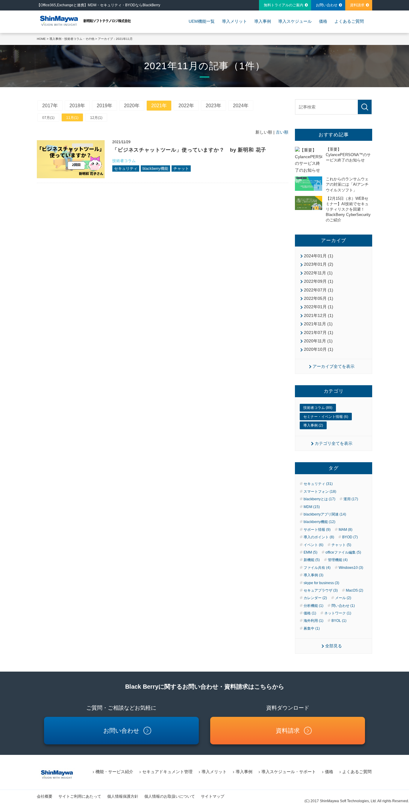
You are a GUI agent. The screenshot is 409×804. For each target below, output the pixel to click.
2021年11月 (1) (318, 323)
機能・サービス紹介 (114, 771)
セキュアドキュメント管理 (167, 771)
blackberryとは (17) (319, 499)
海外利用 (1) (313, 621)
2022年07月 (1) (318, 290)
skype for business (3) (321, 583)
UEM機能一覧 (202, 21)
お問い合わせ (326, 5)
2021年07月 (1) (318, 332)
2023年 (213, 105)
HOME (41, 38)
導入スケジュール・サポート (288, 771)
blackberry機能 (155, 168)
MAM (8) (345, 530)
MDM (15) (312, 507)
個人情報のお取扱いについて (169, 796)
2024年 (241, 105)
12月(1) (96, 118)
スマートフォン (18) (320, 491)
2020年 (132, 105)
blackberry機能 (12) (319, 522)
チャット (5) (341, 545)
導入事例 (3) (313, 575)
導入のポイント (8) (319, 537)
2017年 (50, 105)
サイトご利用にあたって (79, 796)
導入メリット (234, 21)
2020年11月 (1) (318, 340)
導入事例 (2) (313, 425)
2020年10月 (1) (318, 349)
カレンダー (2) (315, 598)
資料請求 (357, 5)
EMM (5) (310, 552)
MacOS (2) (354, 590)
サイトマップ (212, 796)
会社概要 (44, 796)
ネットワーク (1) (337, 613)
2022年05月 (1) (318, 298)
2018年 (77, 105)
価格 (323, 21)
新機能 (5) (312, 560)
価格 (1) (310, 613)
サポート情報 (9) (317, 530)
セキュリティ (125, 168)
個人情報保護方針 (122, 796)
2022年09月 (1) (318, 281)
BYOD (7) (350, 537)
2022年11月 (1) (318, 272)
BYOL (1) (338, 621)
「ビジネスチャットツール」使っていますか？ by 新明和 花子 (189, 150)
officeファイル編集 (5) (343, 552)
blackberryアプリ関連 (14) (325, 514)
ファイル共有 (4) (317, 568)
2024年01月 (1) (318, 255)
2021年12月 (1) (318, 315)
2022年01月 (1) (318, 306)
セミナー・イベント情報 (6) (325, 417)
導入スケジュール (295, 21)
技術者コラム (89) (317, 408)
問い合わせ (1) (343, 606)
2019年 (104, 105)
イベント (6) (313, 545)
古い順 (282, 132)
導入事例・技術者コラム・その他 (71, 38)
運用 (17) (350, 499)
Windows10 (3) (351, 568)
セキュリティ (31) (318, 484)
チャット (181, 168)
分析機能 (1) (313, 606)
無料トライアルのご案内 (283, 5)
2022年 (186, 105)
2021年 (159, 105)
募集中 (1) (312, 628)
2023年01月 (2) (318, 264)
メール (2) (343, 598)
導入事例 (262, 21)
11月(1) (72, 118)
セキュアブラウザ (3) (321, 590)
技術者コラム (124, 160)
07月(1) (48, 118)
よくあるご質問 (349, 21)
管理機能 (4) (338, 560)
